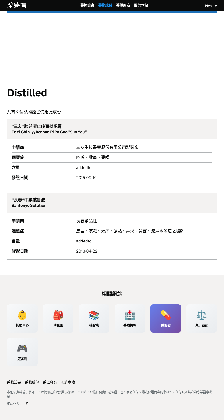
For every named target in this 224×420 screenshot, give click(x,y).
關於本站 (141, 5)
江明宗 (27, 404)
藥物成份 (105, 5)
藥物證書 (87, 5)
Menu (209, 6)
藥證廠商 (123, 5)
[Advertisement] (112, 46)
